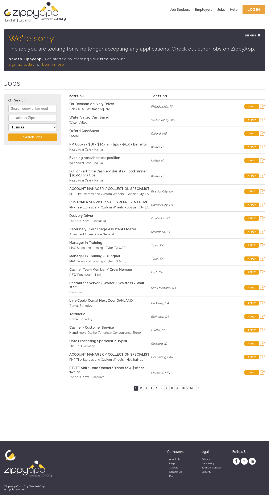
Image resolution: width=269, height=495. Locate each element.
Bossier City (159, 191)
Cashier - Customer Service (91, 328)
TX (161, 245)
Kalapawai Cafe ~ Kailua (86, 149)
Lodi (154, 272)
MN (167, 372)
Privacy (206, 459)
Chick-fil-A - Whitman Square (89, 109)
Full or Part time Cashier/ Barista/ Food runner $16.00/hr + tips (108, 173)
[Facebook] (236, 461)
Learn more (53, 64)
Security (206, 471)
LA (171, 191)
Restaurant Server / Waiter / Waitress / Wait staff (106, 285)
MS (172, 120)
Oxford (74, 136)
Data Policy (208, 463)
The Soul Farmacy (82, 346)
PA (171, 106)
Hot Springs (159, 357)
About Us (174, 459)
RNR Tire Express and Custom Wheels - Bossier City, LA (109, 194)
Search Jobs (32, 137)
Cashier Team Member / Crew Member (100, 270)
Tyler (154, 245)
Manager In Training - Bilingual (94, 256)
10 (183, 388)
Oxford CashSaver (84, 131)
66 (192, 388)
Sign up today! (22, 64)
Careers (173, 467)
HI (162, 147)
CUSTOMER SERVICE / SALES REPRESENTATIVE (108, 202)
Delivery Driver (81, 216)
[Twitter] (244, 461)
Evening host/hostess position (94, 158)
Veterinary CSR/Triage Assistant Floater (102, 229)
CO (164, 330)
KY (168, 231)
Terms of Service (211, 467)
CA (160, 272)
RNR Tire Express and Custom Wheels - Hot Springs (106, 359)
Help (233, 10)
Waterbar (75, 292)
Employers (203, 10)
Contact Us (175, 471)
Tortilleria (77, 314)
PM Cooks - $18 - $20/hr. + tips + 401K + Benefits (108, 144)
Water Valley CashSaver (89, 117)
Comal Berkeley (80, 305)
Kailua (155, 147)
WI (167, 218)
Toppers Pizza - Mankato (86, 377)
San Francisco (160, 288)
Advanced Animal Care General (91, 234)
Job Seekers (180, 10)
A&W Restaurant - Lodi (85, 274)
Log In (254, 10)
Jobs (221, 10)
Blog (171, 476)
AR (171, 357)
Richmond (158, 231)
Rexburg (157, 343)
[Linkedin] (252, 461)
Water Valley (78, 122)
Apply (252, 106)
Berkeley (157, 303)
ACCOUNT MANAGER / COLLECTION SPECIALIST (109, 189)
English (10, 20)
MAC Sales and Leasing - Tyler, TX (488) (97, 248)
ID (165, 343)
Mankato (157, 372)
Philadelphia (159, 106)
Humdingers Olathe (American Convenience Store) (105, 332)
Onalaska (157, 218)
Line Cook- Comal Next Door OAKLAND (101, 301)
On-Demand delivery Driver (91, 104)
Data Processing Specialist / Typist (98, 341)
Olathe (155, 330)
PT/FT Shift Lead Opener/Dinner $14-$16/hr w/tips (106, 370)
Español (25, 20)
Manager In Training (85, 243)
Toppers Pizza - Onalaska (87, 221)
